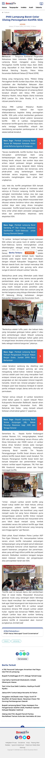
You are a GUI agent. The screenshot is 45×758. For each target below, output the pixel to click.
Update (30, 253)
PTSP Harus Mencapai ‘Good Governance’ (21, 633)
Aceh (31, 7)
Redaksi (7, 745)
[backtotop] (22, 728)
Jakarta (39, 7)
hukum (6, 641)
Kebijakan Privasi (11, 742)
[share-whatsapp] (24, 653)
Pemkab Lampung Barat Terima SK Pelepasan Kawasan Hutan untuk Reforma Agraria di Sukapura (19, 143)
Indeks (23, 7)
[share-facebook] (17, 653)
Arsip (28, 742)
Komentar (23, 659)
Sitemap (22, 747)
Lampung (16, 641)
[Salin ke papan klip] (27, 653)
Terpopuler (13, 7)
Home (4, 7)
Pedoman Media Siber (33, 745)
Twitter (25, 740)
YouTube (30, 740)
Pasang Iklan (35, 742)
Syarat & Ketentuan (18, 745)
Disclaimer (21, 742)
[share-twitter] (20, 653)
